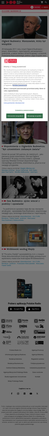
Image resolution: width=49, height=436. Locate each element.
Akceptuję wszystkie (34, 116)
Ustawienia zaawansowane (24, 110)
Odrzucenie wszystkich (15, 116)
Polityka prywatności (20, 85)
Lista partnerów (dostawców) (14, 103)
